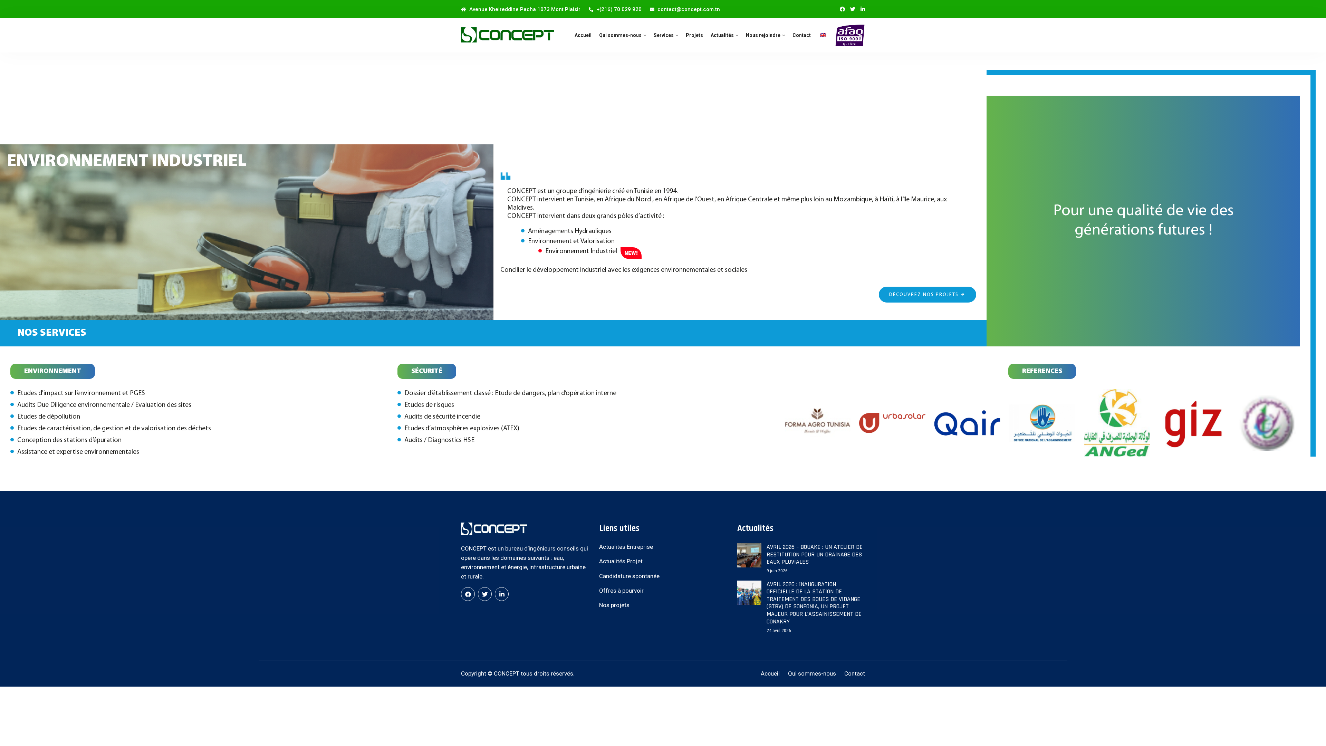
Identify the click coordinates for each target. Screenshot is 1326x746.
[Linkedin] (502, 594)
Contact (801, 35)
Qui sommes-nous (620, 35)
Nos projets (614, 605)
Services (664, 35)
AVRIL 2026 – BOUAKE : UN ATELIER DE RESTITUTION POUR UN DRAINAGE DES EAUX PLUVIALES (815, 554)
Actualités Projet (621, 561)
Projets (694, 35)
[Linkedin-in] (863, 9)
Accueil (583, 35)
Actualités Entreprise (626, 546)
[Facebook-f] (842, 9)
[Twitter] (852, 9)
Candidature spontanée (629, 576)
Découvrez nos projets (924, 294)
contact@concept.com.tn (688, 9)
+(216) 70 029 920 (618, 9)
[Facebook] (468, 594)
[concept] (507, 34)
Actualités (722, 35)
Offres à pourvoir (621, 590)
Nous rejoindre (763, 35)
